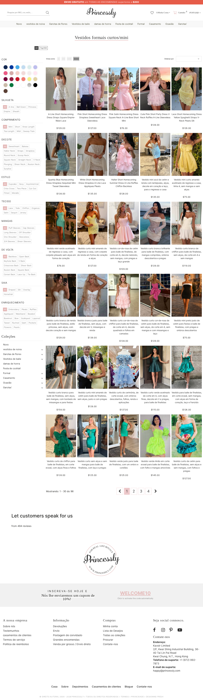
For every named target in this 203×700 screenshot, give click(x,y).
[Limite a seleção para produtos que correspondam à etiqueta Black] (35, 85)
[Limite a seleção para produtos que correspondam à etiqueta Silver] (29, 85)
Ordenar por (169, 59)
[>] (156, 491)
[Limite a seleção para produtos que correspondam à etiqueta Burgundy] (5, 79)
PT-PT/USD (194, 13)
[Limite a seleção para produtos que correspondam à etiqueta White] (23, 85)
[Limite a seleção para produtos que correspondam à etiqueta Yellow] (29, 79)
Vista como (50, 59)
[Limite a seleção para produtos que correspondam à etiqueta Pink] (35, 73)
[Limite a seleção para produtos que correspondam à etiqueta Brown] (5, 91)
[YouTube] (181, 630)
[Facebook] (156, 630)
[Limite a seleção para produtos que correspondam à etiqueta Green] (11, 85)
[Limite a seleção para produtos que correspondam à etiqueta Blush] (17, 73)
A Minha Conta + (163, 12)
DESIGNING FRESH (154, 697)
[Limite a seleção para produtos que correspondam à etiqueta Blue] (29, 67)
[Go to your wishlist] (152, 11)
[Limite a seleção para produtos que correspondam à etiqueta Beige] (5, 85)
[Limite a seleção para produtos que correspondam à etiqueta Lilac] (35, 67)
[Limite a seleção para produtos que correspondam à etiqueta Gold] (35, 79)
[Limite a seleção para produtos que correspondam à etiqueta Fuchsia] (5, 73)
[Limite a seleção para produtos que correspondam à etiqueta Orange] (17, 85)
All (36, 48)
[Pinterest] (172, 630)
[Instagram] (164, 630)
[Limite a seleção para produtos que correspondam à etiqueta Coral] (23, 79)
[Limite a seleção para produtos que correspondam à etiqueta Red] (17, 79)
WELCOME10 (135, 593)
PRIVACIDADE (137, 697)
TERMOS (125, 697)
